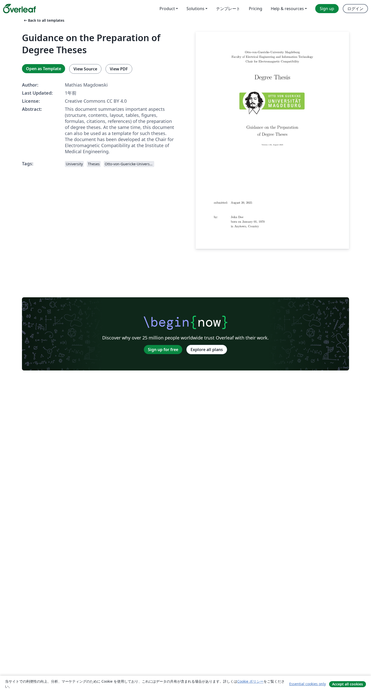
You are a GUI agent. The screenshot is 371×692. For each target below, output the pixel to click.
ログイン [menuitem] (355, 8)
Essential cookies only (307, 683)
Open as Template (43, 68)
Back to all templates (43, 20)
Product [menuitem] (167, 8)
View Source (85, 69)
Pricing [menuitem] (255, 8)
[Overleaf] (19, 8)
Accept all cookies (347, 684)
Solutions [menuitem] (195, 8)
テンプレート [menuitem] (228, 8)
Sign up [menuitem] (327, 8)
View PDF (119, 69)
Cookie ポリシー (250, 681)
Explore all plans (207, 349)
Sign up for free (163, 349)
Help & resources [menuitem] (287, 8)
